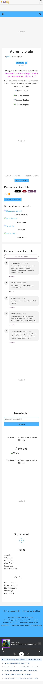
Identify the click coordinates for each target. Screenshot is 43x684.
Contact (35, 620)
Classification (9, 563)
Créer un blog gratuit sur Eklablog (13, 620)
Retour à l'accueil (21, 180)
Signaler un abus (8, 622)
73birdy (23, 437)
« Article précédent (12, 176)
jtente (8, 57)
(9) (11, 585)
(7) (11, 588)
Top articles (28, 620)
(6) (9, 593)
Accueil (7, 555)
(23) (10, 583)
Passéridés (8, 566)
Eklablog (36, 611)
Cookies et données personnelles (20, 625)
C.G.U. (16, 622)
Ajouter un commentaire (21, 256)
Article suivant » (32, 176)
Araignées (8, 558)
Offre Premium (5, 625)
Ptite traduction (10, 569)
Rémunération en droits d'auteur (29, 622)
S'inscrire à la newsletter (12, 199)
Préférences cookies (36, 625)
